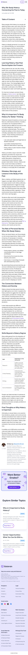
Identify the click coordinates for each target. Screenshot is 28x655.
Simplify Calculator (20, 618)
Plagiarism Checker (20, 636)
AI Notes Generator (5, 635)
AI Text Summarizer (20, 644)
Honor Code (18, 596)
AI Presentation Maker (6, 646)
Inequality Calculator (20, 626)
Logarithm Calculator (20, 620)
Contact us (3, 594)
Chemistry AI (4, 620)
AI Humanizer (19, 633)
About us (3, 588)
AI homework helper (18, 318)
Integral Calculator (20, 612)
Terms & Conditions (20, 588)
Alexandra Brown (19, 444)
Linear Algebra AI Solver (6, 623)
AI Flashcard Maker (5, 638)
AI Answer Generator (6, 615)
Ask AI (2, 618)
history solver (12, 94)
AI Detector (18, 638)
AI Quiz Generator (5, 640)
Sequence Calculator (20, 623)
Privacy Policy (19, 591)
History (22, 513)
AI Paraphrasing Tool (20, 641)
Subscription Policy (20, 594)
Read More (7, 526)
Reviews (3, 596)
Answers (3, 591)
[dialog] (14, 653)
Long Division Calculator (21, 615)
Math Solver (4, 612)
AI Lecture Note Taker (6, 643)
